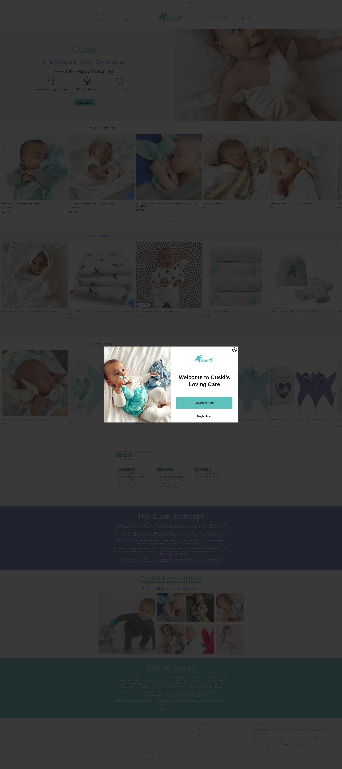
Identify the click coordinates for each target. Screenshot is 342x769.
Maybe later (204, 416)
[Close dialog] (234, 350)
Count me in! (204, 403)
